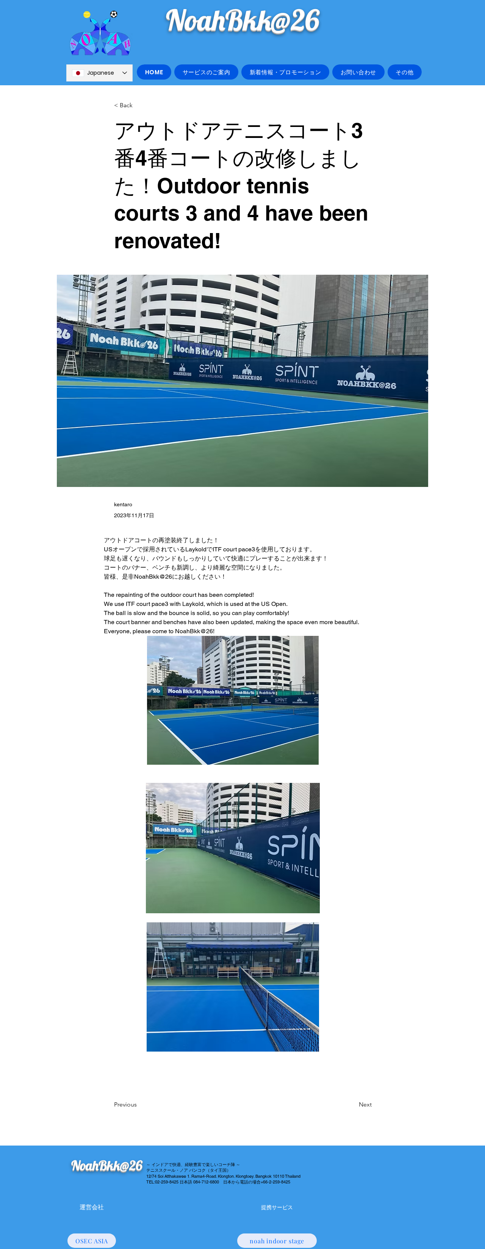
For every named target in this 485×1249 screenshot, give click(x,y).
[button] (206, 72)
